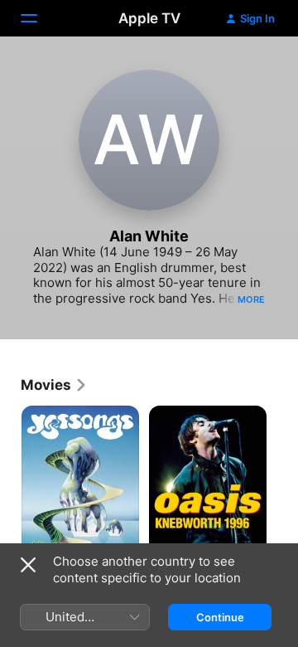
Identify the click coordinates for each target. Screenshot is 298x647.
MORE (251, 299)
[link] (54, 385)
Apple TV (149, 18)
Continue (220, 617)
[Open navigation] (39, 18)
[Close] (28, 564)
